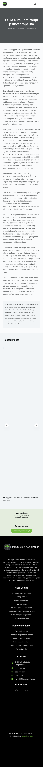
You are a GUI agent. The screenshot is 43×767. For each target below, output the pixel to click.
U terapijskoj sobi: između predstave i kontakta (20, 498)
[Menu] (39, 4)
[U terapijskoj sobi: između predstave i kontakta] (21, 421)
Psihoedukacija (32, 29)
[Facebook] (16, 690)
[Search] (35, 4)
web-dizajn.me (27, 736)
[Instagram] (22, 690)
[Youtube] (26, 690)
